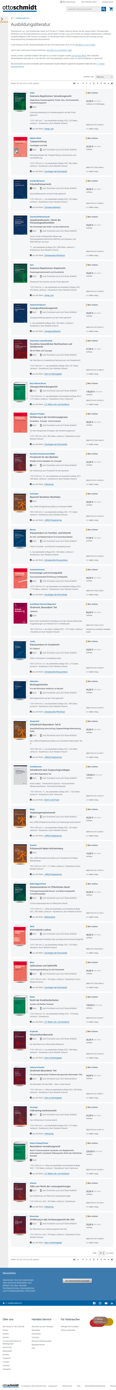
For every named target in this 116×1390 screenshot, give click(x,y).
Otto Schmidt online (88, 2)
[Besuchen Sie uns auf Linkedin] (111, 1303)
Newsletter (36, 1330)
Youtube (6, 1365)
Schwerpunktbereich (52, 207)
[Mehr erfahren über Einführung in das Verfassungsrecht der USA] (20, 1225)
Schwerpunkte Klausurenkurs (56, 560)
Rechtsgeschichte (39, 684)
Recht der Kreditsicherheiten (44, 1000)
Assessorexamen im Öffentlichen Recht (50, 887)
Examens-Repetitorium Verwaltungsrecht (50, 96)
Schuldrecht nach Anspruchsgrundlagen (50, 770)
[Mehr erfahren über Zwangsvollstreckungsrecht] (20, 313)
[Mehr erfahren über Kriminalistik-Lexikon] (20, 935)
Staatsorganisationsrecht (42, 812)
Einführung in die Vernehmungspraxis (49, 417)
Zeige (95, 1253)
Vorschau (35, 1337)
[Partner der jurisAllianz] (101, 1322)
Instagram (7, 1369)
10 (105, 83)
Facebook (7, 1358)
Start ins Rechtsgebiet (53, 374)
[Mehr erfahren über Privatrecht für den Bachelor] (20, 463)
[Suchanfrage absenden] (104, 9)
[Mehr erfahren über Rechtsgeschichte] (20, 690)
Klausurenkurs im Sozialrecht (44, 644)
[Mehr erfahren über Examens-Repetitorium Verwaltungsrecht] (20, 102)
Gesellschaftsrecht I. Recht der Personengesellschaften (45, 221)
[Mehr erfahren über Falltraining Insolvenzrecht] (20, 1116)
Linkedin (6, 1362)
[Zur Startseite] (12, 18)
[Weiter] (108, 83)
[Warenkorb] (111, 9)
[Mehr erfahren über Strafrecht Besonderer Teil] (20, 1076)
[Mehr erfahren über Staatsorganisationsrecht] (20, 818)
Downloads (36, 1334)
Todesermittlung (38, 141)
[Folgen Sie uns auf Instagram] (100, 1303)
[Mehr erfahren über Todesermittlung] (20, 147)
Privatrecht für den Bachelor (44, 457)
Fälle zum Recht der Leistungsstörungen (50, 1186)
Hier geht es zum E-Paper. (85, 45)
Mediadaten (7, 1351)
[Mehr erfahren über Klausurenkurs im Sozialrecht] (20, 650)
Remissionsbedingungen (41, 1341)
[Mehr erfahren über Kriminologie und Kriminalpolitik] (20, 578)
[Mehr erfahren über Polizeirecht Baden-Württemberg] (20, 854)
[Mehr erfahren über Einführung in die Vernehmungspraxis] (20, 423)
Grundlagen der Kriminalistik (55, 171)
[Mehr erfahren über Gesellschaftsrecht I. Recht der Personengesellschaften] (20, 225)
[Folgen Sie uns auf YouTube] (106, 1303)
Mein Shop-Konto (68, 2)
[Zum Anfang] (74, 83)
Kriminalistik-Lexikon (40, 929)
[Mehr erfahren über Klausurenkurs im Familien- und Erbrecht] (20, 538)
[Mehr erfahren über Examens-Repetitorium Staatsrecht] (20, 273)
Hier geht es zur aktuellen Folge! (59, 50)
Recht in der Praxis (51, 800)
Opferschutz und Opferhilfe (43, 965)
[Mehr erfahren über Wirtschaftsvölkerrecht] (20, 1040)
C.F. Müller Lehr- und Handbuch (56, 404)
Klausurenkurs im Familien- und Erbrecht (50, 533)
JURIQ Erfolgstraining (53, 520)
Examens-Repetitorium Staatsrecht (47, 268)
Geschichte (7, 1347)
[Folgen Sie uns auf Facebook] (94, 1303)
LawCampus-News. (79, 56)
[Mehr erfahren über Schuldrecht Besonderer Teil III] (20, 730)
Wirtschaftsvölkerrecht (41, 1034)
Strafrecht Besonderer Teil (43, 1070)
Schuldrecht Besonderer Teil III (45, 724)
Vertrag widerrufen (68, 1330)
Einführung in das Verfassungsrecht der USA (52, 1219)
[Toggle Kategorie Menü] (4, 19)
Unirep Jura (49, 129)
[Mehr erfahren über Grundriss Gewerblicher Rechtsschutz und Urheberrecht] (20, 349)
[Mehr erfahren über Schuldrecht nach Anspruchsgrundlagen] (20, 775)
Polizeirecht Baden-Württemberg (46, 848)
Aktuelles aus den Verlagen (42, 1326)
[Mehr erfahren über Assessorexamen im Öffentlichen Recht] (20, 893)
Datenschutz (67, 1386)
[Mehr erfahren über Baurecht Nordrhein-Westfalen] (20, 502)
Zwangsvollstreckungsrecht (44, 308)
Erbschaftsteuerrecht (40, 184)
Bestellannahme (38, 1345)
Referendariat (49, 917)
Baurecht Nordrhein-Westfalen (45, 497)
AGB (78, 1386)
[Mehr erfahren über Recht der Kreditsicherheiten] (20, 1006)
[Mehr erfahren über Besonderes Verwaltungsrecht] (20, 1152)
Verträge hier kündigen (70, 1326)
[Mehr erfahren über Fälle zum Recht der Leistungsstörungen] (20, 1192)
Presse (5, 1330)
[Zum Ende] (112, 83)
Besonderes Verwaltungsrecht (45, 1146)
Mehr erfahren (92, 93)
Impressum (52, 1386)
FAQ (33, 1348)
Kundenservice (107, 2)
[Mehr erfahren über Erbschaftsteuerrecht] (20, 189)
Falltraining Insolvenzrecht (43, 1110)
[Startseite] (11, 1387)
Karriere (6, 1337)
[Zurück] (78, 83)
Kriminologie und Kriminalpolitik (46, 573)
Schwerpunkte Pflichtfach (54, 255)
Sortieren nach (88, 77)
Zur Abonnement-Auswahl (77, 1281)
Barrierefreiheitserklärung (95, 1386)
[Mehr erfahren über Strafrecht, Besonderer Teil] (20, 613)
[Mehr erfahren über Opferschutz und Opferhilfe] (20, 972)
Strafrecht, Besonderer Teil (43, 607)
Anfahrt (6, 1334)
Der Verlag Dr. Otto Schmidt (13, 1326)
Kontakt (6, 1355)
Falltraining (48, 484)
